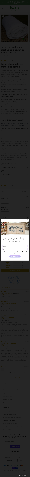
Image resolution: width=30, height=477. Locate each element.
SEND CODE (15, 256)
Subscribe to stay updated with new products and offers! (15, 252)
